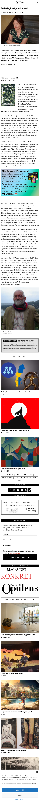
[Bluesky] (22, 490)
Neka (20, 795)
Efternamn (7, 545)
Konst (3, 637)
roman (35, 477)
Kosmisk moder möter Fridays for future (14, 750)
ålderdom (10, 475)
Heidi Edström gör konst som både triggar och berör (18, 634)
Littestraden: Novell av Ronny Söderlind (13, 468)
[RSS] (25, 490)
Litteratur (9, 13)
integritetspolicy (14, 553)
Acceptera (20, 790)
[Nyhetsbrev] (29, 490)
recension (27, 477)
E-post (6, 534)
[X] (14, 490)
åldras (18, 475)
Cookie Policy (19, 799)
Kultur (3, 13)
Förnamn (7, 540)
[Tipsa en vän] (18, 490)
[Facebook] (10, 490)
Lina (31, 475)
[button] (37, 772)
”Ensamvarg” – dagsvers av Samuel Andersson (15, 430)
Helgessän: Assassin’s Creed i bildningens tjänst (16, 712)
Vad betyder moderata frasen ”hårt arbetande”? (15, 392)
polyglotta (18, 477)
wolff (20, 480)
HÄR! (16, 194)
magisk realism (7, 477)
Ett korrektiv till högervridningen (12, 673)
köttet (25, 475)
